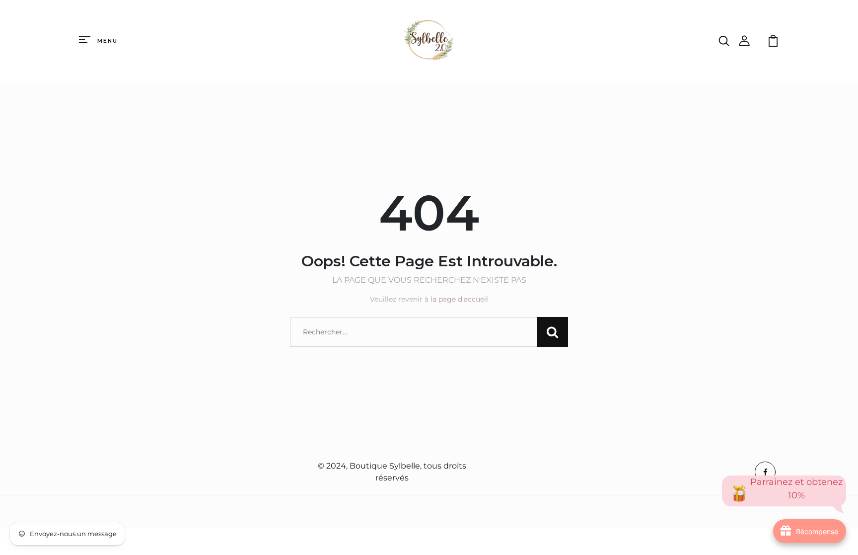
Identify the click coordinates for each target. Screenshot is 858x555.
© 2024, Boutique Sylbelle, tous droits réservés (392, 471)
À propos (99, 472)
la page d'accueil (459, 299)
